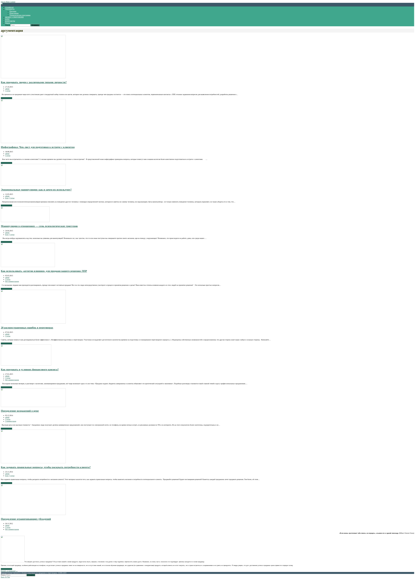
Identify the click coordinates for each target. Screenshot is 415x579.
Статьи (7, 91)
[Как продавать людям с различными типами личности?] (33, 78)
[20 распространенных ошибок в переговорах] (33, 323)
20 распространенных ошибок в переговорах (27, 327)
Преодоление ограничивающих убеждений (26, 519)
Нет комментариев (12, 281)
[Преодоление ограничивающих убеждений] (33, 514)
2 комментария (10, 421)
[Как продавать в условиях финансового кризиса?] (26, 365)
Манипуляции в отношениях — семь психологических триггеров (39, 226)
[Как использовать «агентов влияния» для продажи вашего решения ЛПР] (28, 266)
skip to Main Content (8, 2)
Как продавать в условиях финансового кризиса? (30, 369)
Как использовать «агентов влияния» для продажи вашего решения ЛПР (44, 271)
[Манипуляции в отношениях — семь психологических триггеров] (25, 221)
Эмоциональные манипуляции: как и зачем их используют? (36, 189)
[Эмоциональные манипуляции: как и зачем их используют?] (33, 185)
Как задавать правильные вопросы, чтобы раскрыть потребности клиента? (46, 467)
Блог (6, 198)
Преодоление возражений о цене (20, 410)
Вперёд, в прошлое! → (9, 571)
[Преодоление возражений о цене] (33, 406)
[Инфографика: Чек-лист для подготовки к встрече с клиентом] (33, 142)
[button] (7, 23)
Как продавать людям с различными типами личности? (34, 82)
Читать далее (6, 98)
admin (7, 89)
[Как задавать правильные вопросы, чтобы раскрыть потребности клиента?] (33, 463)
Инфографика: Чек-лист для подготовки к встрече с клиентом (38, 147)
